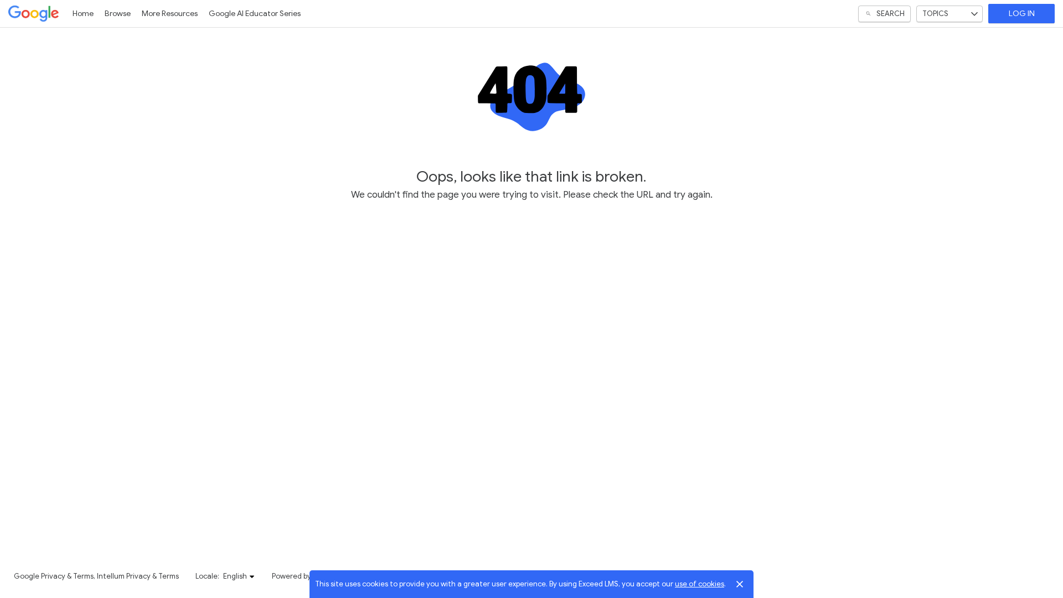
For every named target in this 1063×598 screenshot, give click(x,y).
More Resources (170, 13)
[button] (239, 576)
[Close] (739, 584)
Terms (83, 576)
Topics (935, 13)
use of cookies (699, 584)
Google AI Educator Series (255, 13)
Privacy (53, 576)
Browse (118, 13)
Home (83, 13)
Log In (1022, 13)
